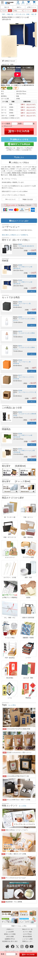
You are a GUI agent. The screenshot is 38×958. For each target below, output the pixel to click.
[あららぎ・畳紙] (28, 668)
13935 (20, 302)
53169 (20, 360)
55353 (20, 449)
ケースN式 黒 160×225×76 (26, 246)
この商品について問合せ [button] (20, 162)
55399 (20, 265)
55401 (20, 244)
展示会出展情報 (27, 936)
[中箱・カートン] (28, 508)
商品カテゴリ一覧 (27, 929)
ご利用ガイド (10, 929)
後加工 (18, 7)
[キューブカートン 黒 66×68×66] (6, 306)
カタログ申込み (27, 934)
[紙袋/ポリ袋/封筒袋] (28, 608)
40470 (20, 331)
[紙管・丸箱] (28, 568)
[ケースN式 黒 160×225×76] (6, 248)
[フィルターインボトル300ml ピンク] (6, 335)
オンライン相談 (27, 931)
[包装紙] (28, 588)
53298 (20, 390)
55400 (20, 280)
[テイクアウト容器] (28, 548)
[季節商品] (28, 688)
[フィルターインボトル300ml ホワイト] (6, 321)
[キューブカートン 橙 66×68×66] (6, 364)
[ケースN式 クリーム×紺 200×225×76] (6, 269)
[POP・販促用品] (10, 648)
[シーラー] (28, 648)
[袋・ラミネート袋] (10, 508)
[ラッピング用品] (10, 628)
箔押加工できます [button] (9, 61)
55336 (20, 433)
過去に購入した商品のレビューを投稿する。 (15, 235)
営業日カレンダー (27, 941)
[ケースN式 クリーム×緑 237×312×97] (6, 438)
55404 (20, 412)
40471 (20, 346)
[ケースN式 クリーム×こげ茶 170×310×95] (6, 453)
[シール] (10, 688)
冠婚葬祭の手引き (10, 939)
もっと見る (12, 705)
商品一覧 (6, 7)
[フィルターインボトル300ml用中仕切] (6, 416)
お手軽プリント (31, 7)
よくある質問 (10, 931)
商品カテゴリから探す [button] (20, 221)
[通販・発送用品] (28, 528)
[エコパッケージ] (10, 548)
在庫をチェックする (20, 139)
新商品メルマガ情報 (9, 934)
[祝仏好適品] (10, 668)
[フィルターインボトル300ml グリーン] (6, 350)
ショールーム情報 (27, 939)
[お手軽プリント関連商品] (10, 588)
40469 (20, 317)
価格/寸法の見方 (28, 199)
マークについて (11, 199)
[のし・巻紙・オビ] (10, 608)
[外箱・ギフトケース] (10, 528)
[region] (19, 14)
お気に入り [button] (20, 157)
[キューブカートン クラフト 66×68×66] (6, 379)
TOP (3, 14)
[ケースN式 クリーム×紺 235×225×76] (6, 284)
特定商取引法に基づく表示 (9, 941)
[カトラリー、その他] (10, 568)
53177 (20, 375)
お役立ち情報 (10, 936)
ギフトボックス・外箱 (22, 14)
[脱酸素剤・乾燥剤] (28, 628)
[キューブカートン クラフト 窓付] (6, 395)
